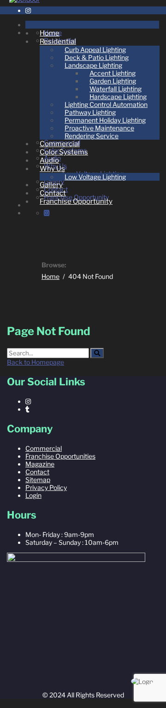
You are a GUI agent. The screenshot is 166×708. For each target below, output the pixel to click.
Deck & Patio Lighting (97, 57)
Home (49, 33)
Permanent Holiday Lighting (105, 120)
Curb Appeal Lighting (95, 49)
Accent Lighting (112, 73)
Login (33, 495)
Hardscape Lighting (118, 96)
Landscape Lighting (93, 65)
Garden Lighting (112, 81)
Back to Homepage (35, 362)
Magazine (39, 464)
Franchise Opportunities (60, 456)
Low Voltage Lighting (95, 177)
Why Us (52, 169)
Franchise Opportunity (76, 201)
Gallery (51, 185)
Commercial (60, 144)
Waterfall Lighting (115, 89)
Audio (49, 160)
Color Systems (64, 152)
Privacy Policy (46, 487)
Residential (58, 41)
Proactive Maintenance (99, 128)
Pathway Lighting (90, 112)
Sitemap (37, 480)
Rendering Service (92, 136)
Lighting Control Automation (106, 104)
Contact (53, 193)
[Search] (97, 353)
